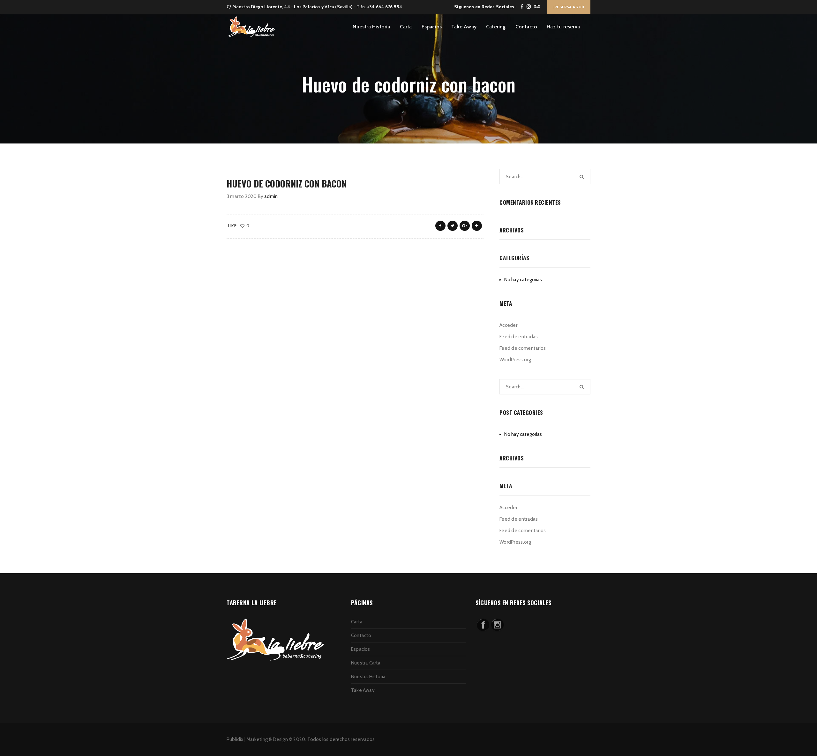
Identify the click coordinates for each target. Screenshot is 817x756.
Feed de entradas (518, 337)
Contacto (526, 27)
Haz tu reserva (563, 27)
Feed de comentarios (522, 348)
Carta (406, 27)
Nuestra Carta (366, 663)
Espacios (432, 27)
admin (271, 196)
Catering (496, 27)
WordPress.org (515, 360)
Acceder (508, 325)
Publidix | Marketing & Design (257, 739)
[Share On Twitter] (452, 226)
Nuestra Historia (371, 27)
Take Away (463, 27)
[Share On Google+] (465, 226)
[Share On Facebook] (440, 226)
